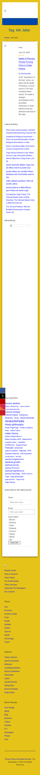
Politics (7, 628)
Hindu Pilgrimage (12, 428)
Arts (6, 607)
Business (8, 718)
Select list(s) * (13, 517)
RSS (29, 451)
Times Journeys (10, 585)
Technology (9, 639)
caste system (25, 406)
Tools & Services (11, 574)
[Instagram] (21, 754)
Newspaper (9, 732)
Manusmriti (27, 439)
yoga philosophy (16, 476)
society (18, 456)
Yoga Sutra (20, 479)
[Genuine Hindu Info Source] (21, 10)
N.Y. (6, 729)
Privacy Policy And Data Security (18, 759)
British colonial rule (12, 406)
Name (10, 497)
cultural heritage (12, 412)
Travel (6, 642)
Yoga (7, 477)
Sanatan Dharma (12, 453)
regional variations (11, 451)
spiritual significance (14, 471)
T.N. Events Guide (11, 581)
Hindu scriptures (26, 428)
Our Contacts (9, 592)
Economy (8, 610)
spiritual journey (12, 465)
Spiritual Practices (12, 468)
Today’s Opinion (10, 657)
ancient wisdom (12, 403)
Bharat (21, 55)
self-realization (26, 453)
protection (19, 448)
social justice (9, 456)
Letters (7, 678)
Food (6, 617)
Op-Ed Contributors (12, 671)
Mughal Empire (21, 445)
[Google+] (18, 754)
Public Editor (9, 692)
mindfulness (10, 445)
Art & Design (9, 708)
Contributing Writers (12, 668)
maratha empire (10, 442)
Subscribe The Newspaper (15, 588)
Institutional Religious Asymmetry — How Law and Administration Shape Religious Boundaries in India (20, 139)
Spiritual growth (12, 462)
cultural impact (11, 415)
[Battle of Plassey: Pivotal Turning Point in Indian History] (9, 50)
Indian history (11, 433)
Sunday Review (10, 682)
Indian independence (13, 436)
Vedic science (26, 474)
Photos (7, 736)
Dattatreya (23, 415)
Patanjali (9, 448)
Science (7, 632)
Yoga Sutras (10, 482)
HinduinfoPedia (14, 421)
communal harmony (12, 409)
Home (6, 38)
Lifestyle (7, 624)
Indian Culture (15, 430)
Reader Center (10, 570)
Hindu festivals (27, 418)
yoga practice (10, 479)
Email (10, 508)
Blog (6, 715)
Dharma (9, 418)
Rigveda (22, 450)
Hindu (16, 418)
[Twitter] (25, 754)
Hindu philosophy (14, 424)
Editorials (8, 664)
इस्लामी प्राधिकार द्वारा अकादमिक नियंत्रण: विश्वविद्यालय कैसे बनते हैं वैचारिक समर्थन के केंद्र (20, 174)
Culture (7, 722)
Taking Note (9, 685)
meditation (21, 442)
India (7, 430)
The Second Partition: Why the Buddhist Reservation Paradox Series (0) (18, 209)
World (6, 711)
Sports (7, 635)
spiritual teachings (12, 473)
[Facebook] (15, 754)
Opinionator (9, 675)
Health (7, 621)
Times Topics (9, 578)
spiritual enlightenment (14, 459)
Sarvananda (26, 73)
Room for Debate (11, 689)
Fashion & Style (10, 614)
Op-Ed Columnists (11, 661)
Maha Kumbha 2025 (13, 439)
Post (6, 739)
